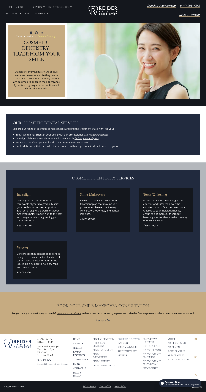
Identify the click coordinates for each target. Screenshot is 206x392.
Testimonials (80, 359)
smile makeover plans (106, 146)
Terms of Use (105, 386)
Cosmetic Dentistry (46, 36)
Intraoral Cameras (179, 359)
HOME (76, 339)
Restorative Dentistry (150, 340)
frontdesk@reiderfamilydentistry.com (53, 364)
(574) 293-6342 (190, 6)
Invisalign (123, 343)
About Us (78, 343)
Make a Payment (189, 15)
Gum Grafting (176, 355)
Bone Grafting (176, 351)
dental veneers (80, 142)
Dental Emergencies (100, 355)
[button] (22, 7)
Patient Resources (79, 354)
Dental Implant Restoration (152, 363)
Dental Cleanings (103, 350)
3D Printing (174, 347)
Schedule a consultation (69, 313)
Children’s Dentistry (99, 344)
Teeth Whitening (127, 351)
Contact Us (103, 320)
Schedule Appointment (161, 6)
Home (19, 36)
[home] (103, 11)
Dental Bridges (151, 346)
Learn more (24, 225)
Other (172, 339)
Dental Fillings (101, 361)
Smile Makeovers (127, 347)
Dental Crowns (152, 350)
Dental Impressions (104, 365)
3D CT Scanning (177, 343)
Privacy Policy (89, 386)
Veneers (122, 355)
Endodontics (150, 368)
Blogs (76, 364)
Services (29, 36)
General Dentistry (103, 339)
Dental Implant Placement (152, 355)
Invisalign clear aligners (86, 138)
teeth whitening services (95, 134)
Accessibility (120, 386)
